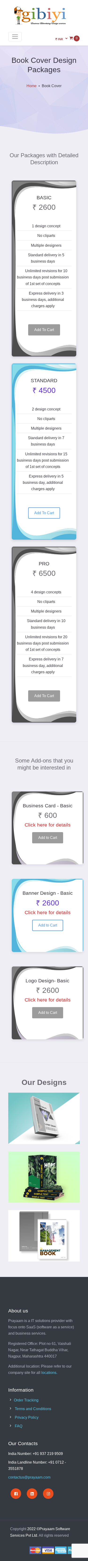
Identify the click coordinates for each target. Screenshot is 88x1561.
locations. (49, 1373)
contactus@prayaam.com (29, 1477)
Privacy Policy (26, 1417)
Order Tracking (26, 1400)
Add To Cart (44, 330)
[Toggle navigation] (15, 36)
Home (32, 86)
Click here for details (48, 824)
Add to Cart (47, 838)
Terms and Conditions (33, 1409)
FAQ (18, 1426)
